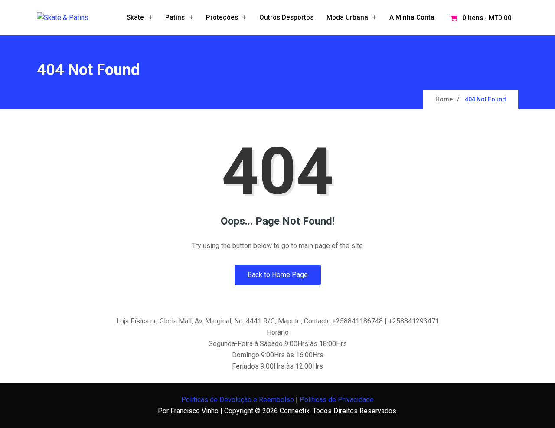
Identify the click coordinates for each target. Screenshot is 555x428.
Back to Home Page (278, 275)
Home (444, 99)
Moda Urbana (347, 17)
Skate (135, 17)
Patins (175, 17)
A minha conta (411, 17)
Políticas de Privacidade (337, 399)
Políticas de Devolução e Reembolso (237, 399)
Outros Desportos (286, 17)
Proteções (222, 17)
